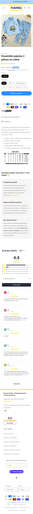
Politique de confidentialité (10, 507)
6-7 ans (18, 87)
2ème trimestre (20, 83)
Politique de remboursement (12, 450)
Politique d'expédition (10, 446)
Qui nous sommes (9, 433)
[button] (3, 8)
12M (10, 83)
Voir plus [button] (24, 320)
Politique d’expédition (13, 510)
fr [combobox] (22, 250)
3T (4, 87)
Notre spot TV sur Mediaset (11, 454)
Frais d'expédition (11, 70)
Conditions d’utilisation (24, 507)
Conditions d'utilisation (10, 437)
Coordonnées (23, 510)
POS (17, 502)
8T (25, 87)
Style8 (5, 76)
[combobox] (29, 278)
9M (4, 83)
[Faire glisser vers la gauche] (13, 50)
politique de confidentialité (11, 442)
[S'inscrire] (25, 465)
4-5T (10, 87)
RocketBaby (12, 502)
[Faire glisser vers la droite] (20, 50)
